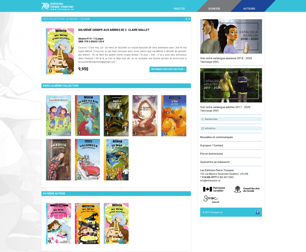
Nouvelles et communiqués (216, 137)
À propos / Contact (211, 145)
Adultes (179, 8)
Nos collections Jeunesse (60, 19)
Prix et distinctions (211, 153)
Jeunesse (214, 8)
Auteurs (249, 8)
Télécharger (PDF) (209, 62)
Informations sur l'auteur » (168, 69)
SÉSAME (85, 19)
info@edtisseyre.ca (210, 180)
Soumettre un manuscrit (215, 162)
